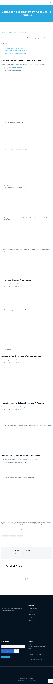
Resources (40, 6)
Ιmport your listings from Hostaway (13, 48)
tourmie (20, 535)
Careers (31, 617)
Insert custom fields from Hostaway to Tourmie (16, 52)
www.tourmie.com (38, 659)
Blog (30, 620)
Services (15, 6)
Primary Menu (50, 2)
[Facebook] (2, 539)
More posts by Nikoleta (21, 554)
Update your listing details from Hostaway (15, 53)
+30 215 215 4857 (37, 654)
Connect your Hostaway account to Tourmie (15, 47)
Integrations (24, 6)
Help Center (32, 614)
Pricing (32, 6)
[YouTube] (30, 670)
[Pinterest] (6, 539)
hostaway (5, 535)
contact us (20, 530)
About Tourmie (33, 608)
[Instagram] (28, 670)
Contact (31, 611)
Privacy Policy (32, 680)
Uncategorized (12, 32)
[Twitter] (4, 539)
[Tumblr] (8, 539)
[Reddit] (12, 539)
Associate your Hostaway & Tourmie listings (15, 50)
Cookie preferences (22, 680)
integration (13, 535)
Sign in (47, 6)
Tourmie (32, 678)
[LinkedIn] (10, 539)
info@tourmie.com (37, 657)
